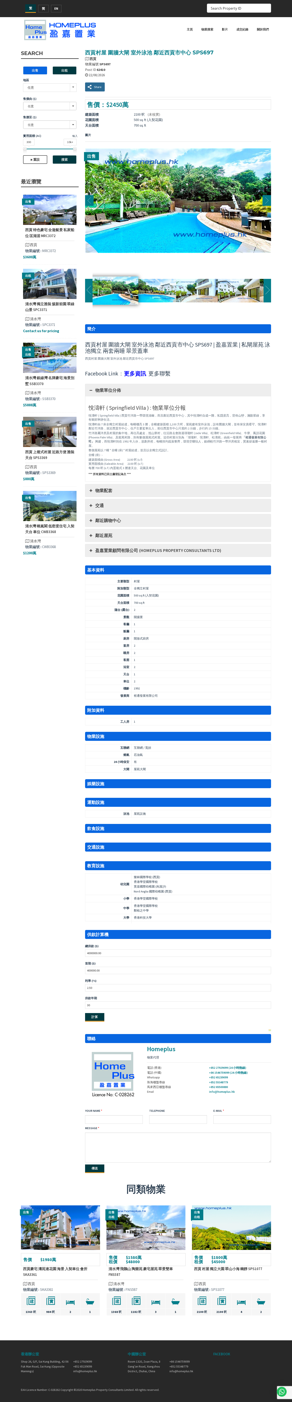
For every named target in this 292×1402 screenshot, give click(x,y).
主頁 (190, 29)
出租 (64, 70)
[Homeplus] (60, 29)
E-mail (217, 1111)
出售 (35, 70)
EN (56, 8)
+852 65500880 (218, 1087)
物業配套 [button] (103, 490)
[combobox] (49, 106)
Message (91, 1128)
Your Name (92, 1111)
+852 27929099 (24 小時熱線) (227, 1068)
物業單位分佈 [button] (108, 390)
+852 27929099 (82, 1361)
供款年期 (91, 998)
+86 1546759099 (180, 1361)
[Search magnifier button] (267, 8)
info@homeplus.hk (222, 1092)
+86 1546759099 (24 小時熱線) (228, 1073)
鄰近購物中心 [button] (108, 520)
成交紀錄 (242, 29)
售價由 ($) (30, 99)
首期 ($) (90, 963)
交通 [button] (99, 505)
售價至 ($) (30, 117)
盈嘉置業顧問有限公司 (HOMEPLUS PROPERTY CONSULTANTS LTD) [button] (158, 550)
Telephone (157, 1111)
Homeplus (161, 1049)
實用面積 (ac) (32, 136)
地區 (26, 80)
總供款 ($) (92, 946)
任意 (31, 87)
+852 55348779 (218, 1082)
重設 (36, 159)
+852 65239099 (218, 1077)
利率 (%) (90, 981)
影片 (225, 29)
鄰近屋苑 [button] (103, 535)
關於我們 (263, 29)
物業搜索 (207, 29)
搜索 (64, 159)
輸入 (75, 136)
